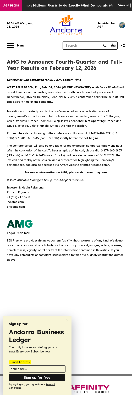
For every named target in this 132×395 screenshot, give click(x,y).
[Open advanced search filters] (113, 45)
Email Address (20, 362)
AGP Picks (11, 5)
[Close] (67, 320)
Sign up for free (37, 377)
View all (123, 5)
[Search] (105, 45)
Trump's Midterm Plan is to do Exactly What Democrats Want (68, 5)
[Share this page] (122, 45)
